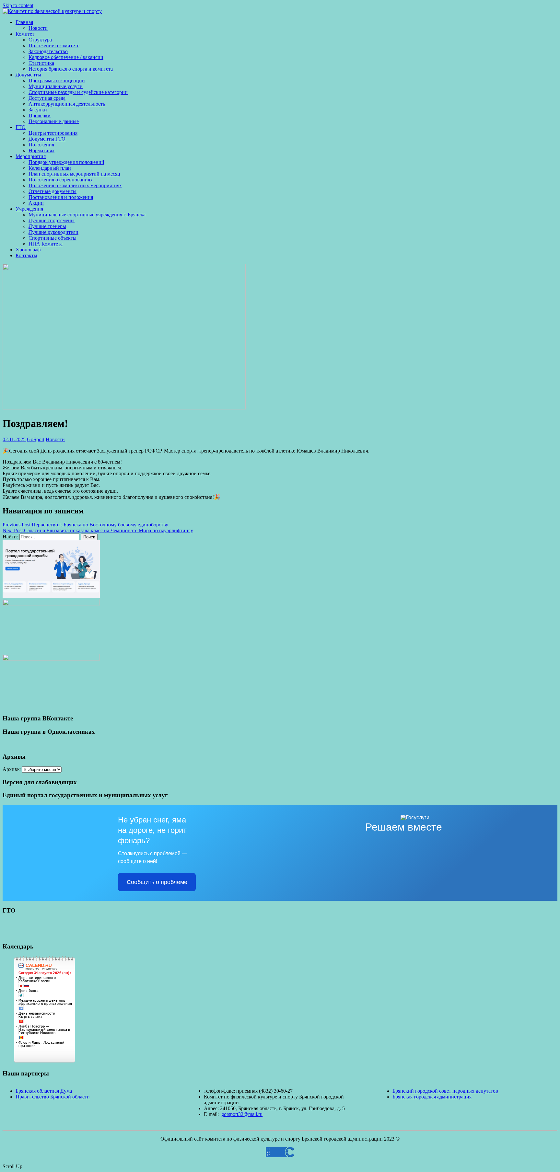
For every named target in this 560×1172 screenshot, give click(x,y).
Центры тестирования (53, 133)
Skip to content (18, 5)
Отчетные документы (52, 191)
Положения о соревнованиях (61, 179)
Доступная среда (47, 98)
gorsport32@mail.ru (241, 1114)
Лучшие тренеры (47, 226)
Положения (41, 144)
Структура (40, 39)
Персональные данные (54, 121)
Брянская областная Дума (44, 1091)
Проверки (40, 115)
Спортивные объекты (52, 238)
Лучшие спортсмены (52, 220)
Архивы (12, 769)
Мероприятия (31, 156)
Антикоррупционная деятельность (67, 104)
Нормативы (41, 150)
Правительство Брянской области (53, 1096)
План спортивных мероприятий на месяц (74, 174)
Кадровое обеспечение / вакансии (66, 57)
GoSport (35, 439)
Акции (36, 203)
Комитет (25, 34)
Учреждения (29, 209)
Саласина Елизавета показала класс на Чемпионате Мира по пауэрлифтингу (98, 530)
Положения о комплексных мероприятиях (75, 185)
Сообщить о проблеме (157, 882)
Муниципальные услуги (56, 86)
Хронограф (28, 249)
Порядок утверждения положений (66, 162)
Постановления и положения (61, 197)
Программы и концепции (57, 80)
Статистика (41, 63)
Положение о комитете (54, 45)
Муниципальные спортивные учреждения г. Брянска (87, 214)
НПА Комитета (46, 244)
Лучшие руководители (53, 232)
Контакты (26, 255)
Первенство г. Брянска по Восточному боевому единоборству (85, 524)
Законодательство (48, 51)
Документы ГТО (47, 139)
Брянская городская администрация (432, 1096)
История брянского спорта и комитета (71, 69)
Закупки (38, 109)
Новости (38, 28)
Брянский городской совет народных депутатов (445, 1091)
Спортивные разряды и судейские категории (78, 92)
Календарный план (50, 168)
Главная (24, 22)
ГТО (21, 127)
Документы (28, 74)
